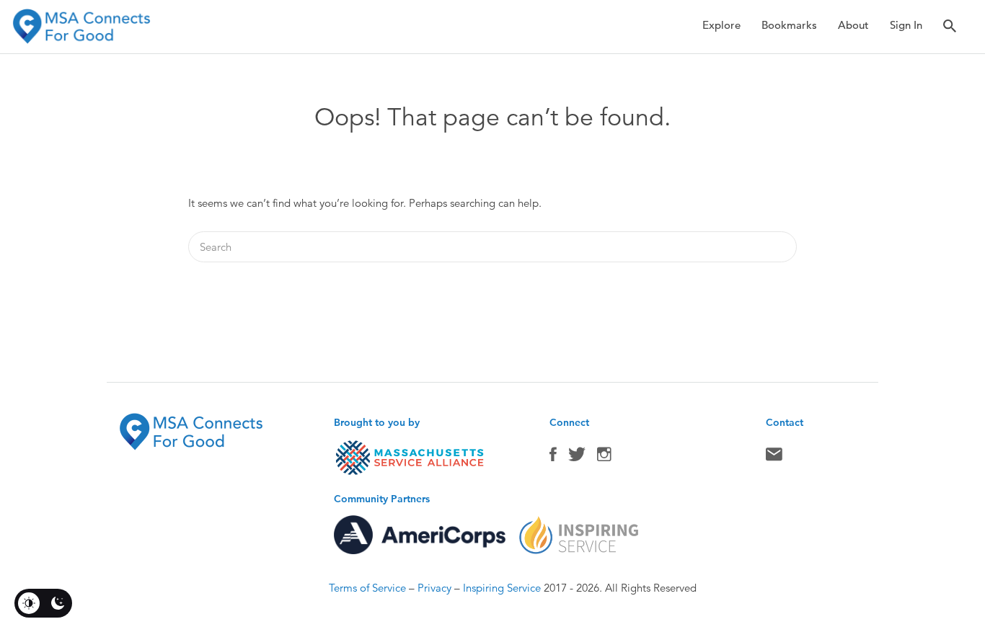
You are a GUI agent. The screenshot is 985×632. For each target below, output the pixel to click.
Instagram (604, 458)
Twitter (577, 458)
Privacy (434, 588)
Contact (774, 458)
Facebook (553, 458)
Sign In (906, 25)
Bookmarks (789, 25)
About (853, 25)
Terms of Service (367, 588)
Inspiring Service (502, 588)
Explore (721, 25)
